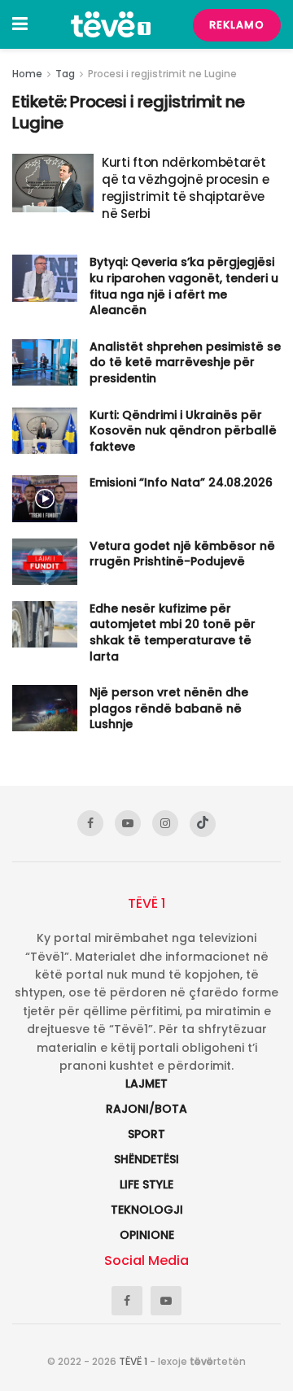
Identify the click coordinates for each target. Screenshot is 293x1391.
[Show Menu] (20, 24)
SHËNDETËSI (146, 1159)
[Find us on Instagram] (165, 823)
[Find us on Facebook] (90, 823)
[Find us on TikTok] (203, 824)
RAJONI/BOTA (146, 1109)
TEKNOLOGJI (147, 1209)
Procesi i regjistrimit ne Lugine (162, 74)
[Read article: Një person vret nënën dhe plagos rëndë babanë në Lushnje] (44, 708)
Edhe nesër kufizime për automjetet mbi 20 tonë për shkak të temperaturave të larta (173, 632)
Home (27, 74)
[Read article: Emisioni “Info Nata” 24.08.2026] (44, 498)
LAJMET (146, 1083)
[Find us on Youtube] (128, 823)
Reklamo (237, 25)
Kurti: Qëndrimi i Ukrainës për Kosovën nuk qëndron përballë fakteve (183, 431)
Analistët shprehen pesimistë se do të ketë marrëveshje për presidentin (185, 362)
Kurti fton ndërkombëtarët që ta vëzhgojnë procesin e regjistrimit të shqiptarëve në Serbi (185, 188)
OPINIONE (147, 1235)
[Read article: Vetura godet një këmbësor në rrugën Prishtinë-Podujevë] (44, 562)
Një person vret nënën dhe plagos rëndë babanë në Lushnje (169, 708)
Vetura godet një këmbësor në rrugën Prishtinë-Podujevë (182, 554)
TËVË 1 (133, 1361)
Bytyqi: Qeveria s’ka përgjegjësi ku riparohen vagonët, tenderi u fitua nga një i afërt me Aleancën (184, 286)
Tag (65, 74)
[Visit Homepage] (111, 24)
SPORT (146, 1134)
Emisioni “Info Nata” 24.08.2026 (181, 482)
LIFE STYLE (146, 1184)
